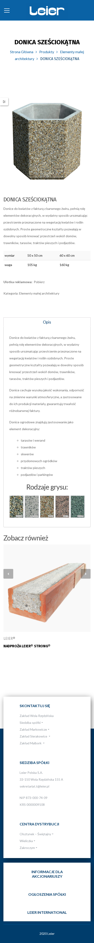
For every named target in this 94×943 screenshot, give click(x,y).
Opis (47, 321)
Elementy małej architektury (39, 293)
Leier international (47, 912)
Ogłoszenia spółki (47, 894)
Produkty (46, 52)
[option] (47, 141)
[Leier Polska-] (47, 10)
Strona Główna (21, 52)
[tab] (47, 321)
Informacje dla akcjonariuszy (47, 873)
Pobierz (39, 282)
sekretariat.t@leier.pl (34, 786)
